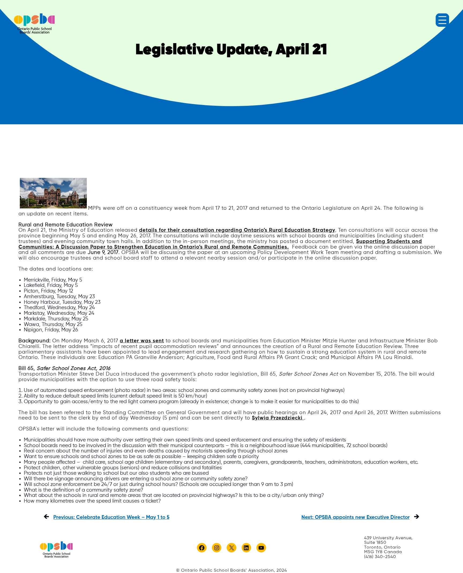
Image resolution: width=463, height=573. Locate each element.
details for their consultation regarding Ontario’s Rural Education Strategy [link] (237, 230)
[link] (34, 23)
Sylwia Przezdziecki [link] (278, 418)
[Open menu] (442, 20)
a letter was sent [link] (142, 340)
